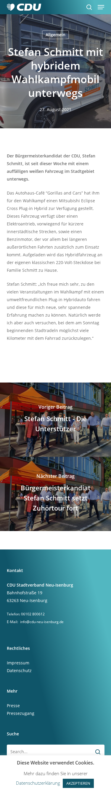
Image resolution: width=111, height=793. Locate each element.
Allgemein (55, 34)
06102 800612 (33, 614)
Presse (13, 705)
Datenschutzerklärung (38, 783)
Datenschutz (19, 670)
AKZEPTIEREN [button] (78, 783)
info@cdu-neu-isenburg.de (42, 621)
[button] (101, 7)
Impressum (18, 663)
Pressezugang (20, 713)
